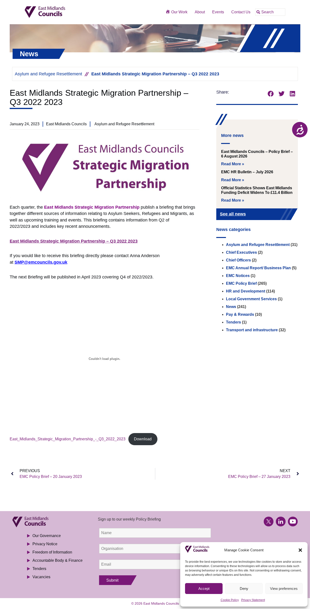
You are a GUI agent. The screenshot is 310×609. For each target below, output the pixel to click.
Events (218, 12)
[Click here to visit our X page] (268, 521)
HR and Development (245, 291)
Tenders (233, 322)
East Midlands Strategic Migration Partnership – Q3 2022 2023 (74, 241)
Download (143, 439)
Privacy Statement (253, 600)
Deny (244, 588)
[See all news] (286, 214)
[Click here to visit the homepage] (49, 522)
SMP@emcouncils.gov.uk (41, 262)
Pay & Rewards (240, 314)
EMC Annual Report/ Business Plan (258, 268)
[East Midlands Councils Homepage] (61, 12)
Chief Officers (238, 260)
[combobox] (270, 12)
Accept (203, 588)
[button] (300, 550)
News (231, 307)
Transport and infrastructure (252, 330)
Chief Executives (241, 252)
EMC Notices (238, 276)
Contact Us (240, 12)
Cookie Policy (230, 600)
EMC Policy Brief (241, 283)
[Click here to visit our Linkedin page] (281, 521)
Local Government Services (251, 299)
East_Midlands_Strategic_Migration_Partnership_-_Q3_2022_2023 (67, 439)
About (200, 12)
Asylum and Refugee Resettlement (48, 73)
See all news (233, 214)
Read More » (232, 164)
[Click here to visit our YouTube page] (293, 521)
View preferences (284, 588)
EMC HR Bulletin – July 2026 (247, 172)
